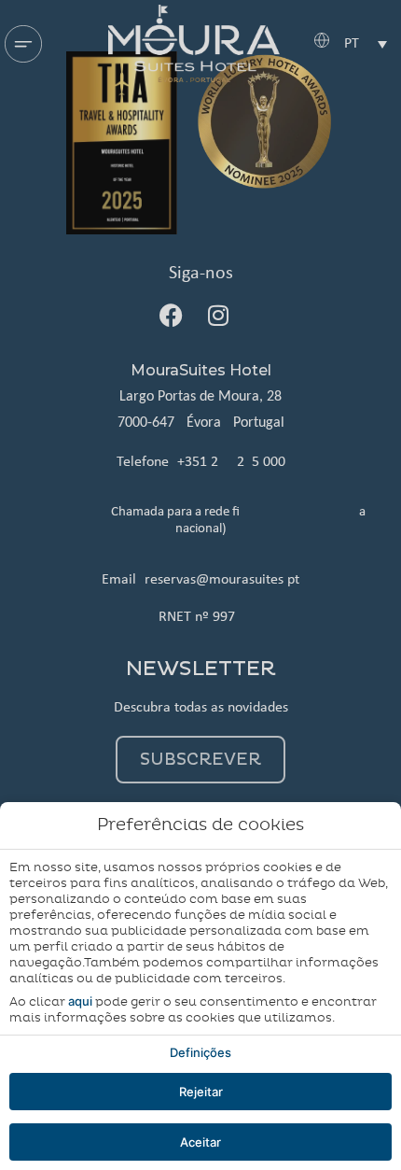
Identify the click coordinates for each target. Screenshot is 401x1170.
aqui (80, 1001)
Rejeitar (201, 1091)
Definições (200, 1052)
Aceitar (200, 1142)
